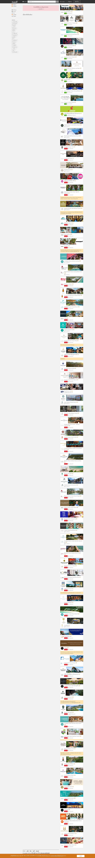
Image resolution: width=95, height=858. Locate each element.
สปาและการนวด (14, 47)
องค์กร (13, 50)
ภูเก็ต (28, 851)
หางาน (25, 1)
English (63, 1)
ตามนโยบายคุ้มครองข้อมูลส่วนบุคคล (57, 855)
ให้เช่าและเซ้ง (14, 28)
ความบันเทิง (14, 45)
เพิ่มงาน (14, 4)
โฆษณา (14, 16)
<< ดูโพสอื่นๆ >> (41, 9)
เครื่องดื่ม (13, 43)
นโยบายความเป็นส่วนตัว (45, 853)
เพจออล (14, 14)
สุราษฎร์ (37, 851)
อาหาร (13, 31)
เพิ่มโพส (14, 6)
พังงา (31, 851)
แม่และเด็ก (14, 36)
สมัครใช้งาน (77, 1)
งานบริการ (14, 48)
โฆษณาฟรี (13, 25)
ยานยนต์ (13, 26)
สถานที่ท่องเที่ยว (14, 33)
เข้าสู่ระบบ (70, 1)
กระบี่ (34, 851)
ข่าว (14, 13)
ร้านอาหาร (14, 41)
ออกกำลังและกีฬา (15, 52)
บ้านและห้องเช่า (14, 40)
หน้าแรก (14, 9)
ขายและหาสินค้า (14, 21)
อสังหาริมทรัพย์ (14, 23)
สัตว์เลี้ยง (13, 30)
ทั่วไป (13, 38)
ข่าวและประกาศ (14, 35)
